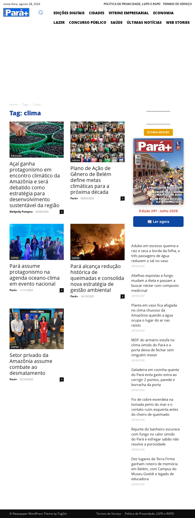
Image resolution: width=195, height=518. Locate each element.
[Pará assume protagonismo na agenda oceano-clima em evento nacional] (37, 242)
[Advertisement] (97, 62)
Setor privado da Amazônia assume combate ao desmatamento (31, 364)
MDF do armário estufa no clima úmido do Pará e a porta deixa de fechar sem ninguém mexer (153, 347)
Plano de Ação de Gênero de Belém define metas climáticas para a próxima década (90, 180)
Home (14, 105)
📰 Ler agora (158, 221)
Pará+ (74, 198)
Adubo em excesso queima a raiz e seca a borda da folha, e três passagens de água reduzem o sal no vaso (155, 253)
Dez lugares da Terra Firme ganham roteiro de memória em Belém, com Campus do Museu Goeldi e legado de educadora (154, 468)
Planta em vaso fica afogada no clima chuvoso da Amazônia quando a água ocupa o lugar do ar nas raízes (154, 315)
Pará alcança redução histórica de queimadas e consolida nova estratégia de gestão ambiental (97, 278)
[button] (40, 12)
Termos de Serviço (108, 514)
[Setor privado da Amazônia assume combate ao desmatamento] (37, 328)
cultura (76, 160)
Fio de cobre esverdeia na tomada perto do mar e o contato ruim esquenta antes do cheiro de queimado (154, 407)
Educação (16, 155)
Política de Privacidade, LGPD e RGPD (149, 514)
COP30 (15, 257)
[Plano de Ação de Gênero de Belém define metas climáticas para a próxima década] (97, 142)
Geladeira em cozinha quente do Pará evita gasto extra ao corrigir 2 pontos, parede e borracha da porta (155, 377)
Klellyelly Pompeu (21, 211)
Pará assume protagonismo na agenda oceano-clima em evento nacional (35, 275)
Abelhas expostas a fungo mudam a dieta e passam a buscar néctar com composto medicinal (155, 283)
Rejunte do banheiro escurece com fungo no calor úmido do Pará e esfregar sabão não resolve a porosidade (155, 436)
